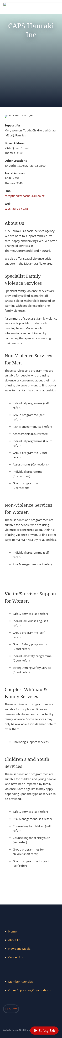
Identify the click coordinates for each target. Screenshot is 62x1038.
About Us (14, 940)
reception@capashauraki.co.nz (24, 196)
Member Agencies (20, 982)
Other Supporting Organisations (29, 990)
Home (12, 931)
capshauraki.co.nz (16, 208)
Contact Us (15, 957)
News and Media (19, 949)
